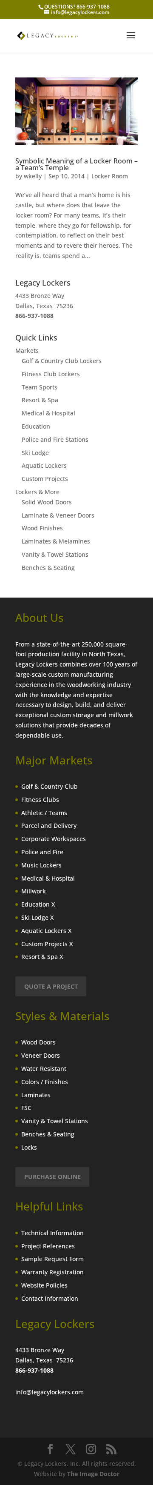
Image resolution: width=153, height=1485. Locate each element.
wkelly (33, 176)
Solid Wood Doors (47, 502)
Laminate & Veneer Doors (58, 515)
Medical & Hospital (48, 413)
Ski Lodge (35, 453)
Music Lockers (41, 865)
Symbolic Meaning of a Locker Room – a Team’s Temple (76, 164)
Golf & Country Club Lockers (62, 361)
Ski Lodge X (37, 917)
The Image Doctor (93, 1474)
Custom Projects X (47, 944)
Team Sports (39, 387)
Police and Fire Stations (55, 439)
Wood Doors (38, 1042)
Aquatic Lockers (44, 465)
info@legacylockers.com (49, 1392)
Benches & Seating (48, 568)
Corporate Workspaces (53, 839)
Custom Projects (45, 479)
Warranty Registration (52, 1272)
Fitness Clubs (40, 799)
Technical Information (52, 1233)
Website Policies (44, 1285)
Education (36, 426)
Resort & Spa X (42, 957)
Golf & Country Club (49, 786)
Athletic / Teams (44, 813)
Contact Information (49, 1298)
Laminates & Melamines (56, 541)
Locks (29, 1147)
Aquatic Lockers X (46, 931)
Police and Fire (42, 852)
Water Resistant (43, 1068)
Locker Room (109, 176)
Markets (27, 350)
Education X (38, 904)
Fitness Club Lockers (51, 374)
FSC (26, 1108)
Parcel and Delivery (48, 825)
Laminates (36, 1095)
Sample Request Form (52, 1259)
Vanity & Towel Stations (55, 554)
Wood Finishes (42, 528)
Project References (48, 1246)
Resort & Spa (40, 400)
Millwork (33, 891)
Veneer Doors (40, 1055)
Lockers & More (37, 492)
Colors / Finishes (44, 1082)
